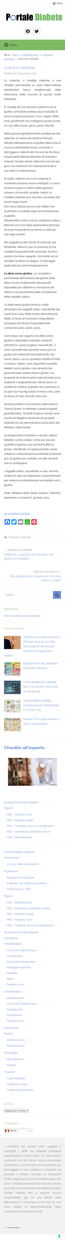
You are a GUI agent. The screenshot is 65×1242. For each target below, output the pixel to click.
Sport (10, 978)
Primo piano (11, 1027)
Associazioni (11, 857)
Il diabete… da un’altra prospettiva (27, 883)
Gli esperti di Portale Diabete (21, 802)
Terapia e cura (15, 984)
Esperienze (11, 871)
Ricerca (8, 1033)
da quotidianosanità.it (17, 513)
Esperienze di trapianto (21, 877)
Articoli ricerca (15, 1045)
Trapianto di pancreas (20, 1089)
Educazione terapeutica (21, 961)
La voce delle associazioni (23, 864)
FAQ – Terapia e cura (19, 814)
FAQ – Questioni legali (20, 820)
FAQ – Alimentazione (19, 837)
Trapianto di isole (17, 1084)
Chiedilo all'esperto (24, 747)
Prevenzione (14, 1015)
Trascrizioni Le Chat (18, 889)
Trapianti (9, 1072)
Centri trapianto (16, 1078)
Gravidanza (11, 938)
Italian (13, 1130)
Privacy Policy (13, 1227)
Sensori (11, 1065)
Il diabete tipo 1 (13, 943)
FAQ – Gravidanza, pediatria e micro (28, 831)
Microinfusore (15, 1059)
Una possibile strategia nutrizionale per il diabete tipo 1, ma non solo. (41, 705)
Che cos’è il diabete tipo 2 (22, 1003)
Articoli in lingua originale (19, 852)
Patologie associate (20, 537)
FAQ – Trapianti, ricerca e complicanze (30, 826)
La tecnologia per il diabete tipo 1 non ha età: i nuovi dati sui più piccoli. (40, 686)
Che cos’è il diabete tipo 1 (22, 950)
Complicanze (15, 956)
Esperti (8, 808)
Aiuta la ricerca (16, 1040)
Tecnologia (11, 1052)
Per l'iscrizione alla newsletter (22, 615)
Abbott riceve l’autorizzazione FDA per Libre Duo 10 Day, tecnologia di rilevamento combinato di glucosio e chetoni (31, 646)
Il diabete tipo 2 (13, 991)
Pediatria (12, 973)
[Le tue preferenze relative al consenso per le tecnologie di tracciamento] (59, 1236)
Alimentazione (15, 998)
